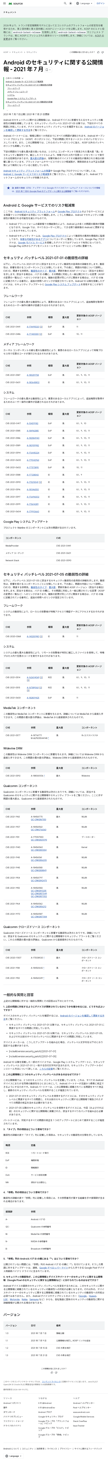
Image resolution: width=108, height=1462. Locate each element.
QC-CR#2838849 (39, 870)
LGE (5, 1299)
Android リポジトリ (12, 1403)
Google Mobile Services (83, 1416)
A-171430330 (33, 334)
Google (83, 1296)
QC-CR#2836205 (39, 860)
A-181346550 (33, 489)
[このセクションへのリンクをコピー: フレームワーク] (25, 296)
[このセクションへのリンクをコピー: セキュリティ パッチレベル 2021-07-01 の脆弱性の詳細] (91, 258)
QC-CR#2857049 (39, 893)
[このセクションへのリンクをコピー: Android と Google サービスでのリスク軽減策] (77, 205)
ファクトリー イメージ (13, 1421)
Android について (11, 1449)
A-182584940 (33, 438)
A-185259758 (33, 375)
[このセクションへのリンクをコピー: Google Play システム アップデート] (51, 522)
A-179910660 (33, 511)
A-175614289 (33, 504)
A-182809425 (33, 698)
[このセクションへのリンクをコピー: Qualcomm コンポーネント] (40, 786)
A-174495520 (33, 327)
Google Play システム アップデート (63, 284)
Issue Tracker (79, 1425)
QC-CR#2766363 (38, 829)
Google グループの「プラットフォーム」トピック (53, 1422)
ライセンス (52, 1449)
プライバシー (66, 1449)
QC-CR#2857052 (39, 896)
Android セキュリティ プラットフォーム (35, 211)
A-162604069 (33, 677)
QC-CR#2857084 (39, 917)
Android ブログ (45, 1412)
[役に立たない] (102, 52)
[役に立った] (98, 52)
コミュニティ (28, 1449)
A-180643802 (33, 382)
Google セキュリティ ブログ (50, 1416)
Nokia (24, 1299)
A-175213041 (33, 482)
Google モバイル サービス (31, 242)
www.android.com (81, 1412)
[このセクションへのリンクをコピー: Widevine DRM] (25, 748)
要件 (5, 1407)
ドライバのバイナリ (12, 1425)
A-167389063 (33, 687)
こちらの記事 (46, 1069)
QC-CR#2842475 (39, 880)
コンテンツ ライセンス (51, 1381)
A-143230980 (33, 636)
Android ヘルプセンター (84, 1403)
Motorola (14, 1299)
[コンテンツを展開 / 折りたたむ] (22, 78)
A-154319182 (32, 423)
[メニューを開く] (4, 3)
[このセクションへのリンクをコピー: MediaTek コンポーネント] (39, 708)
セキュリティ (31, 52)
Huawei (92, 1296)
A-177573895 (33, 467)
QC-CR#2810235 (38, 891)
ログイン (101, 3)
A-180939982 (33, 445)
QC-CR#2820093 (39, 840)
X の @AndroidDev (46, 1407)
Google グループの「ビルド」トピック (53, 1429)
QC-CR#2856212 (38, 906)
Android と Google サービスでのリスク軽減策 (26, 174)
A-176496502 (33, 497)
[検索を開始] (65, 3)
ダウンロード (9, 1412)
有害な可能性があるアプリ (33, 239)
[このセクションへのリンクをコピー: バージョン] (23, 1315)
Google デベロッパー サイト (53, 1267)
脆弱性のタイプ (39, 271)
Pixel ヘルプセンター (82, 1407)
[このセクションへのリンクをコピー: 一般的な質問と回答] (36, 995)
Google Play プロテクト (70, 211)
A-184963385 (33, 431)
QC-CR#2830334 (39, 850)
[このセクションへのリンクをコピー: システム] (17, 393)
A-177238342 (33, 475)
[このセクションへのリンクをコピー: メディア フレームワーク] (37, 344)
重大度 (52, 271)
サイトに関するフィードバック (88, 1449)
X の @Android (44, 1403)
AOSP (5, 52)
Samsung (34, 1299)
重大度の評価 (37, 158)
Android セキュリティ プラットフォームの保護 (26, 171)
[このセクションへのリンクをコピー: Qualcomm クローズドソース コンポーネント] (63, 927)
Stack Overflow (80, 1421)
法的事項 (40, 1449)
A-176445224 (33, 453)
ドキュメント (9, 12)
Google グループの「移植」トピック (53, 1435)
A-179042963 (33, 460)
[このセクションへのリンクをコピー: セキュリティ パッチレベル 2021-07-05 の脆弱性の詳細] (91, 574)
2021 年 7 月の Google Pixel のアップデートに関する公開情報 (43, 191)
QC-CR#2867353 (38, 819)
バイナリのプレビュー (13, 1416)
